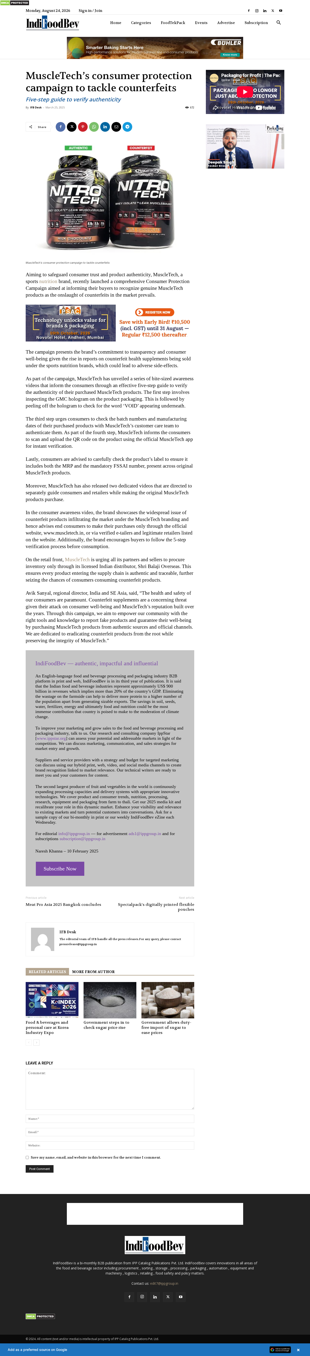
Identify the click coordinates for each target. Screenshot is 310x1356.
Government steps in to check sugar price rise (106, 1025)
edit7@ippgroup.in (164, 1283)
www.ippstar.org (51, 738)
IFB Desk (36, 107)
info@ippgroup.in (74, 833)
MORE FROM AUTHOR (93, 971)
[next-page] (36, 1042)
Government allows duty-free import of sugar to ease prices (166, 1027)
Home (115, 22)
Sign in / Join (90, 10)
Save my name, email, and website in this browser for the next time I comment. (96, 1157)
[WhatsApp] (94, 127)
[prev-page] (29, 1042)
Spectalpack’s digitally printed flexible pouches (156, 907)
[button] (278, 23)
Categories (141, 22)
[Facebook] (248, 10)
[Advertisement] (155, 1214)
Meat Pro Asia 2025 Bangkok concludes (63, 904)
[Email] (116, 127)
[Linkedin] (264, 10)
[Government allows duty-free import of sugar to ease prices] (167, 1000)
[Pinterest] (83, 127)
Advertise (226, 22)
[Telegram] (127, 127)
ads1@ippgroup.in (145, 833)
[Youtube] (280, 10)
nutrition (48, 281)
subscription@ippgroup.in (82, 838)
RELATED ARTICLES (47, 971)
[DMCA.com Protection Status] (14, 4)
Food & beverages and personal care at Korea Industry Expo (47, 1027)
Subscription (256, 22)
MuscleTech (77, 559)
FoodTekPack (173, 22)
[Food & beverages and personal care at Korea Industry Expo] (52, 1000)
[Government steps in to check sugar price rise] (110, 1000)
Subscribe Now (60, 869)
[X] (272, 10)
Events (201, 22)
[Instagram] (256, 10)
